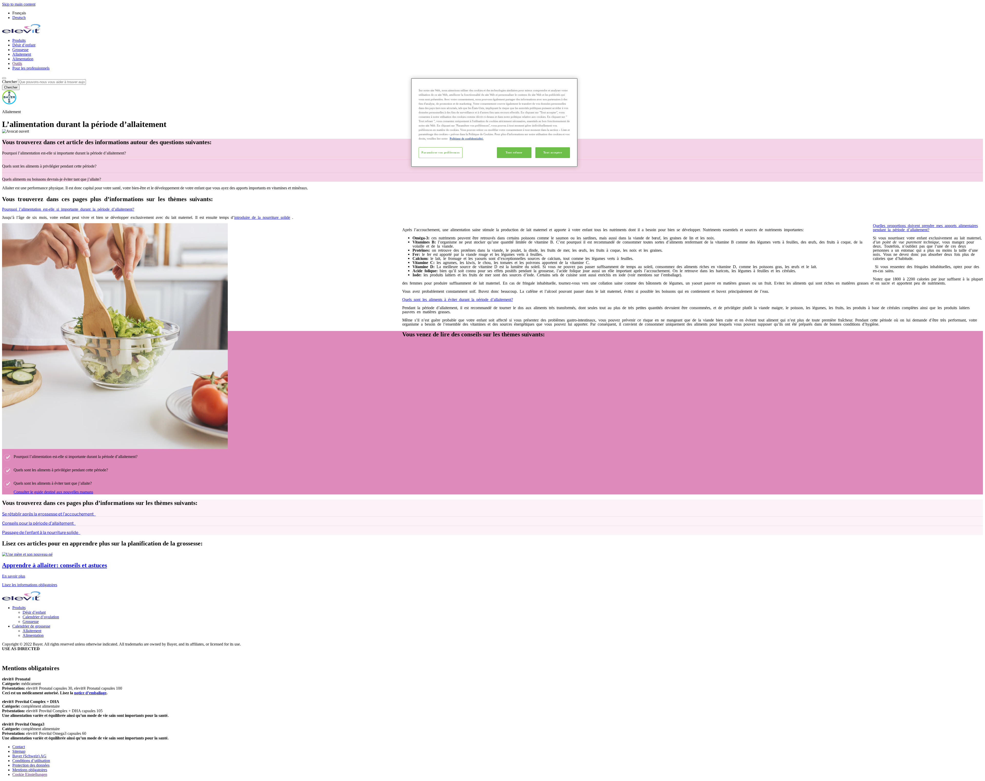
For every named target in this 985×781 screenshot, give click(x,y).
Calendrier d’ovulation (41, 617)
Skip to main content (18, 4)
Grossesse (20, 49)
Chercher (9, 82)
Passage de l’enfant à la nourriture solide (40, 532)
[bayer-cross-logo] (9, 103)
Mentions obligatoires (29, 770)
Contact (18, 747)
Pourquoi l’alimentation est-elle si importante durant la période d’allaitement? (68, 209)
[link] (492, 565)
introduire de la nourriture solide (262, 217)
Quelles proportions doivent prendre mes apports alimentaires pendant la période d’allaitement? (925, 227)
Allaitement (21, 54)
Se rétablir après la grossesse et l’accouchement (48, 514)
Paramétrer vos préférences (440, 152)
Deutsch (19, 17)
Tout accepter (552, 152)
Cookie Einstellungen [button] (29, 774)
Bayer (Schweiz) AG (29, 756)
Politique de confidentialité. (467, 138)
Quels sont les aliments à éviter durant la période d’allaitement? (457, 299)
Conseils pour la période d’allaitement (38, 523)
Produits (19, 40)
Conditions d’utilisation (31, 760)
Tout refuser (514, 152)
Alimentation (22, 59)
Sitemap (18, 751)
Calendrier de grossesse (31, 626)
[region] (494, 122)
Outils (17, 63)
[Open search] (4, 78)
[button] (492, 217)
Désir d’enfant (23, 45)
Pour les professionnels (31, 68)
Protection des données (31, 765)
